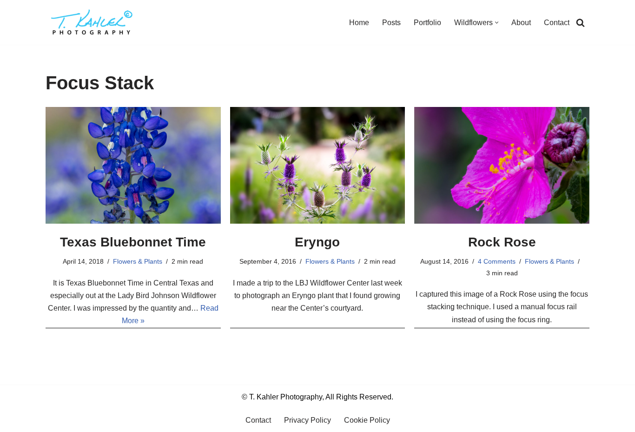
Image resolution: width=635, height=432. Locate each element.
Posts (391, 23)
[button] (496, 22)
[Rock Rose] (501, 165)
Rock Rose (502, 242)
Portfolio (427, 23)
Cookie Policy (367, 420)
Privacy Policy (307, 420)
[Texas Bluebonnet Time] (133, 165)
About (521, 23)
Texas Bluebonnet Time (133, 242)
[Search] (580, 22)
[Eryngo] (317, 165)
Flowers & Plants (137, 261)
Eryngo (317, 242)
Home (359, 23)
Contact (556, 23)
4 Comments (497, 261)
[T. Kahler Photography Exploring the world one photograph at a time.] (92, 22)
